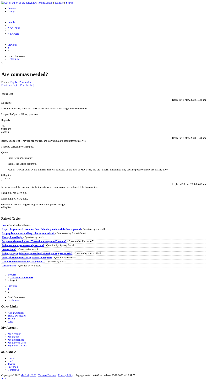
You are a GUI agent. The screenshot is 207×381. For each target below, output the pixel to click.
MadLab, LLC (28, 375)
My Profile (13, 336)
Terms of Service (47, 375)
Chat (10, 321)
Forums (12, 8)
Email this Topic (9, 85)
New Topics (14, 27)
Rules (11, 358)
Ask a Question (16, 312)
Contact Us (13, 369)
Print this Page (27, 85)
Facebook (13, 366)
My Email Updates (17, 345)
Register (59, 2)
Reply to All (14, 59)
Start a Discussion (17, 315)
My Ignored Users (17, 342)
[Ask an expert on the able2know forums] (23, 2)
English (14, 82)
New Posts (13, 33)
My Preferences (16, 339)
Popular (12, 22)
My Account (14, 334)
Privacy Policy (65, 375)
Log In (48, 2)
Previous (12, 44)
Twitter (11, 364)
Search (69, 2)
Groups (11, 11)
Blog (10, 361)
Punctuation (25, 82)
